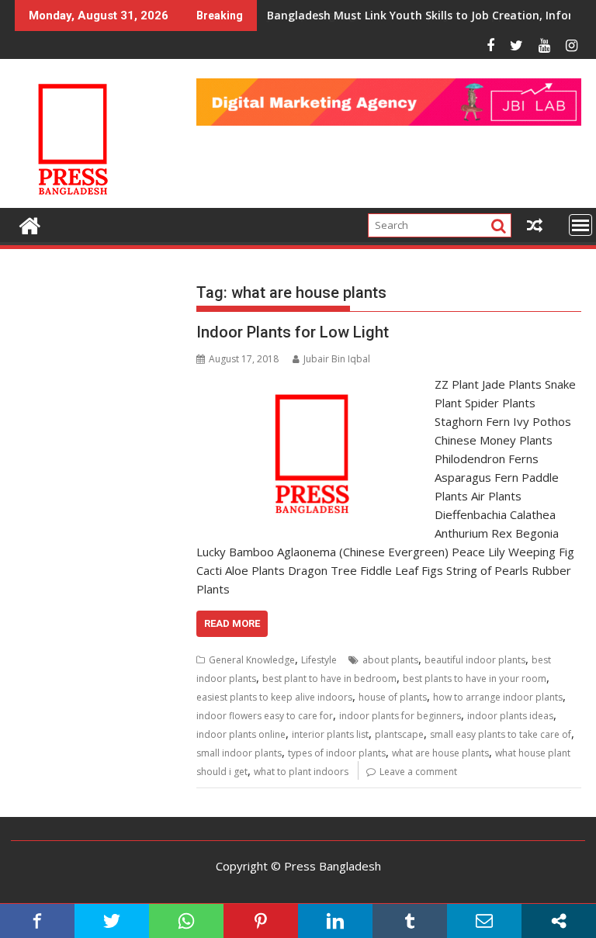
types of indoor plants (337, 753)
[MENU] (580, 225)
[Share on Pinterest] (261, 921)
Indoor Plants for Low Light (292, 332)
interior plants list (330, 734)
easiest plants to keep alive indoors (274, 697)
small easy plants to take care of (500, 734)
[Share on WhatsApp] (186, 921)
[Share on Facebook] (37, 921)
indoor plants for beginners (400, 715)
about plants (390, 659)
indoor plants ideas (510, 715)
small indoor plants (239, 753)
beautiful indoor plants (474, 659)
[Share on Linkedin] (335, 921)
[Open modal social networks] (559, 921)
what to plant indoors (301, 771)
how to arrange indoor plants (498, 697)
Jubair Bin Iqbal (336, 358)
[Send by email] (484, 921)
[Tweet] (111, 921)
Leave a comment (418, 771)
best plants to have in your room (474, 678)
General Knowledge (252, 659)
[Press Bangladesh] (29, 224)
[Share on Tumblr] (409, 921)
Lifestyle (319, 659)
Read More (232, 623)
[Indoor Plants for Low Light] (312, 384)
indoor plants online (241, 734)
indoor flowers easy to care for (264, 715)
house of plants (393, 697)
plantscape (399, 734)
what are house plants (440, 753)
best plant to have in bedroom (329, 678)
